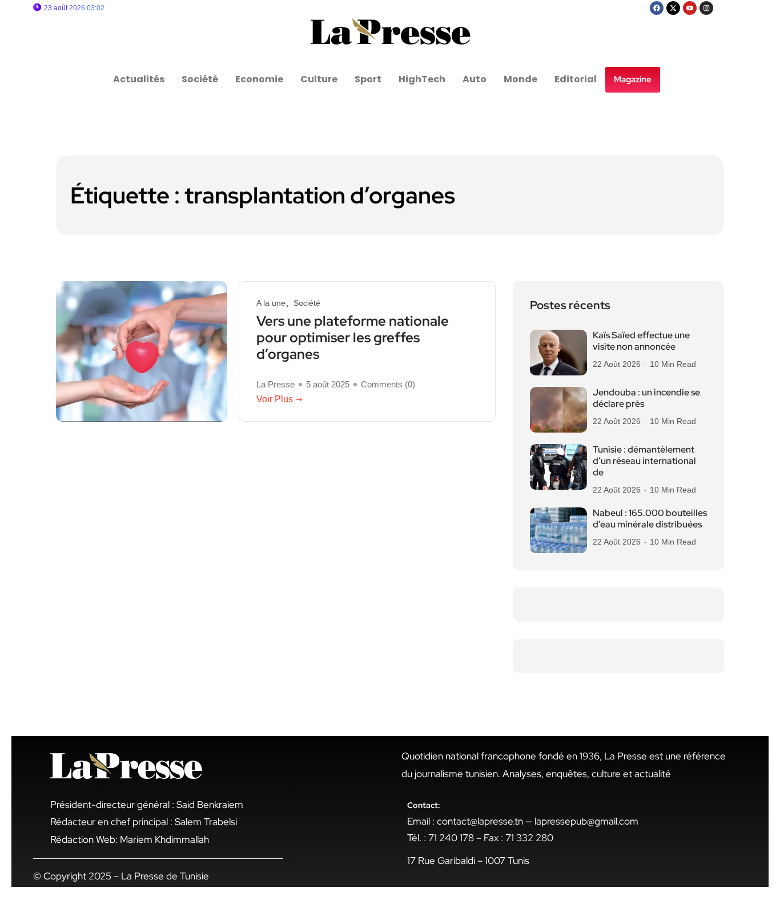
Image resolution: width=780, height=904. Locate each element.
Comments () (388, 385)
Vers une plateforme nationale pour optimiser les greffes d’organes (352, 337)
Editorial (575, 79)
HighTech (422, 79)
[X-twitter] (673, 8)
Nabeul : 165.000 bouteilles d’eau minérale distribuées (650, 518)
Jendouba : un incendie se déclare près (646, 398)
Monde (520, 79)
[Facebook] (657, 8)
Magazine (633, 79)
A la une (271, 303)
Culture (318, 79)
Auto (475, 79)
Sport (368, 79)
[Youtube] (690, 8)
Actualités (138, 79)
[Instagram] (706, 8)
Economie (259, 79)
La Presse (275, 385)
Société (200, 79)
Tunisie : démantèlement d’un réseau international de (644, 461)
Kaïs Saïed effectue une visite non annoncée (641, 341)
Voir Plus (274, 399)
